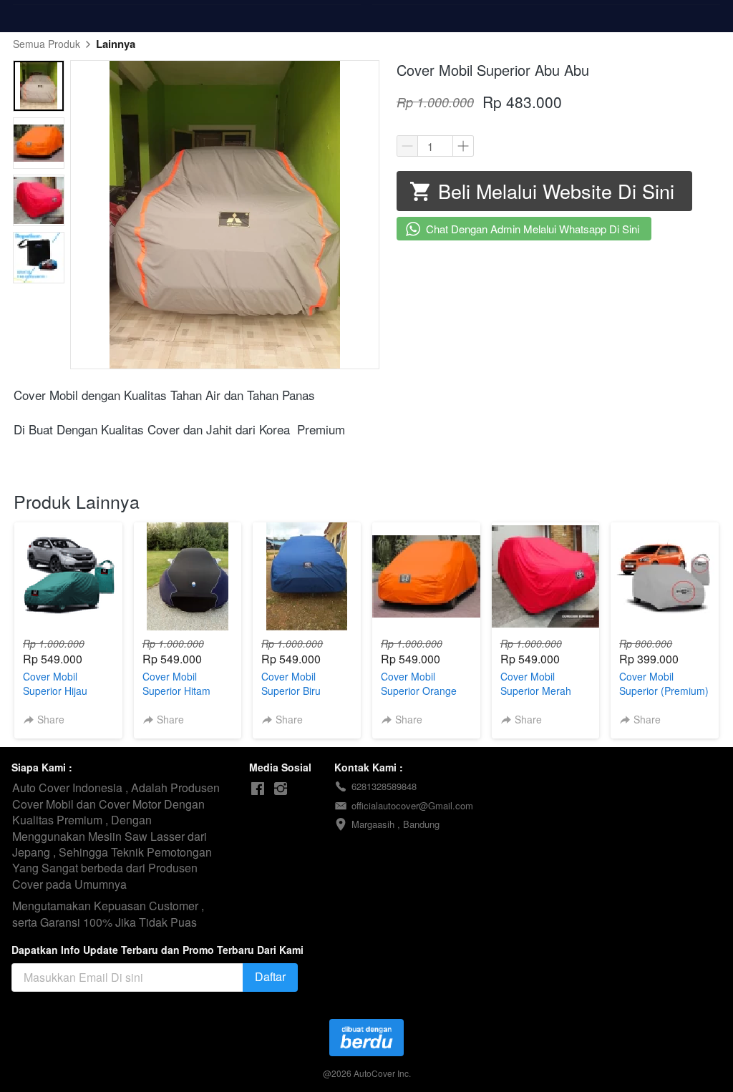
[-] (257, 789)
